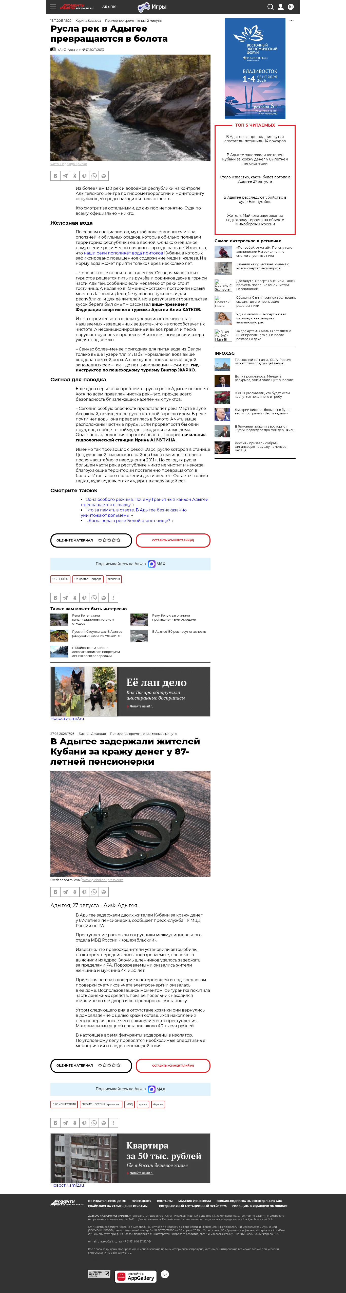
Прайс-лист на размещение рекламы (117, 1206)
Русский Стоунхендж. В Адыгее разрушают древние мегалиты (97, 634)
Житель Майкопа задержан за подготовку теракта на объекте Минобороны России (255, 220)
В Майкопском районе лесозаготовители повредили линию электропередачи (96, 652)
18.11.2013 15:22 (60, 20)
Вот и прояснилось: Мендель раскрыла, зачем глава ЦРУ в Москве (264, 378)
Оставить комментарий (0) (173, 540)
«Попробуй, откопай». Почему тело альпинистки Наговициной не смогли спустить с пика (264, 251)
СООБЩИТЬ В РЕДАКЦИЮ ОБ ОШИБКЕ (259, 1206)
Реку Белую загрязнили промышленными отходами (174, 617)
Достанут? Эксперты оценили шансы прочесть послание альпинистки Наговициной (265, 285)
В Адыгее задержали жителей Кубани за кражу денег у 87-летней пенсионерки (255, 159)
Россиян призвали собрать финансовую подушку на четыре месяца (260, 446)
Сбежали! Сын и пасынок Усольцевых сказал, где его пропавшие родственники (266, 302)
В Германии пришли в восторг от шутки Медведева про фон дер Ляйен (264, 428)
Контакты (164, 1201)
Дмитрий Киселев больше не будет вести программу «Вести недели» (263, 411)
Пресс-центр (141, 1201)
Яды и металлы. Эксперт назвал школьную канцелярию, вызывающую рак (261, 318)
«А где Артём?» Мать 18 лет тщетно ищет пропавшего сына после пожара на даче (263, 335)
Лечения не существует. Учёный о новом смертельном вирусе (262, 266)
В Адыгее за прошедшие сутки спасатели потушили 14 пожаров (255, 139)
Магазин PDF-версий (194, 1201)
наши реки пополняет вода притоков (123, 253)
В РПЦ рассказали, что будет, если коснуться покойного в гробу (262, 394)
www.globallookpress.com (102, 880)
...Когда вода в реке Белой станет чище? (128, 520)
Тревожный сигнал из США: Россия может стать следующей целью (263, 361)
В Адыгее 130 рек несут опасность (179, 631)
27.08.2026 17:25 (62, 734)
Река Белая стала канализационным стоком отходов (93, 619)
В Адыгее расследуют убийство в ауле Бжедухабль (255, 199)
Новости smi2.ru (67, 718)
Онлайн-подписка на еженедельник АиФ (249, 1201)
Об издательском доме (107, 1201)
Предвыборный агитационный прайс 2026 (192, 1206)
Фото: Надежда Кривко (68, 164)
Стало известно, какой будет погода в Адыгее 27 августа (255, 179)
